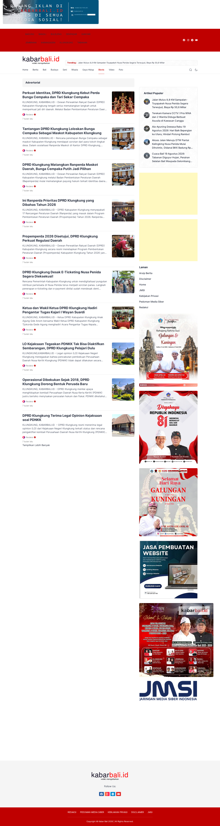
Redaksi (143, 307)
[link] (184, 40)
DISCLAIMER (137, 795)
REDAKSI (72, 795)
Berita (35, 69)
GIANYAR (85, 34)
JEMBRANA (31, 42)
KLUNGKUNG (66, 42)
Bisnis (113, 69)
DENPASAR (71, 34)
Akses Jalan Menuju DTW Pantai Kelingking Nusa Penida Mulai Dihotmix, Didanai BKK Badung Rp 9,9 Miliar (171, 144)
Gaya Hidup (97, 69)
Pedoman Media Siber (151, 301)
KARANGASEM (48, 42)
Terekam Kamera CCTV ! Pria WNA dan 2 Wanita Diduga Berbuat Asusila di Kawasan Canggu (171, 117)
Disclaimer (145, 278)
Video (125, 69)
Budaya (56, 69)
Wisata (81, 69)
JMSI (142, 290)
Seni (69, 69)
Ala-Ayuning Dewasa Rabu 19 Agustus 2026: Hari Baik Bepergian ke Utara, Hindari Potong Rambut (172, 130)
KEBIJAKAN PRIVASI (118, 795)
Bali (46, 69)
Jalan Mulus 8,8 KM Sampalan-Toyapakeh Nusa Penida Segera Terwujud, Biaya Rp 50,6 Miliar (170, 103)
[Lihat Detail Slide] (51, 23)
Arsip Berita (145, 273)
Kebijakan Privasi (148, 295)
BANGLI (42, 34)
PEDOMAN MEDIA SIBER (92, 795)
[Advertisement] (168, 194)
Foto (134, 69)
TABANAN (82, 42)
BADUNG (29, 34)
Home (25, 69)
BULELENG (56, 34)
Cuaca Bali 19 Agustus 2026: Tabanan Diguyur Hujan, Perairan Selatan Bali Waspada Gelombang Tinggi (171, 157)
